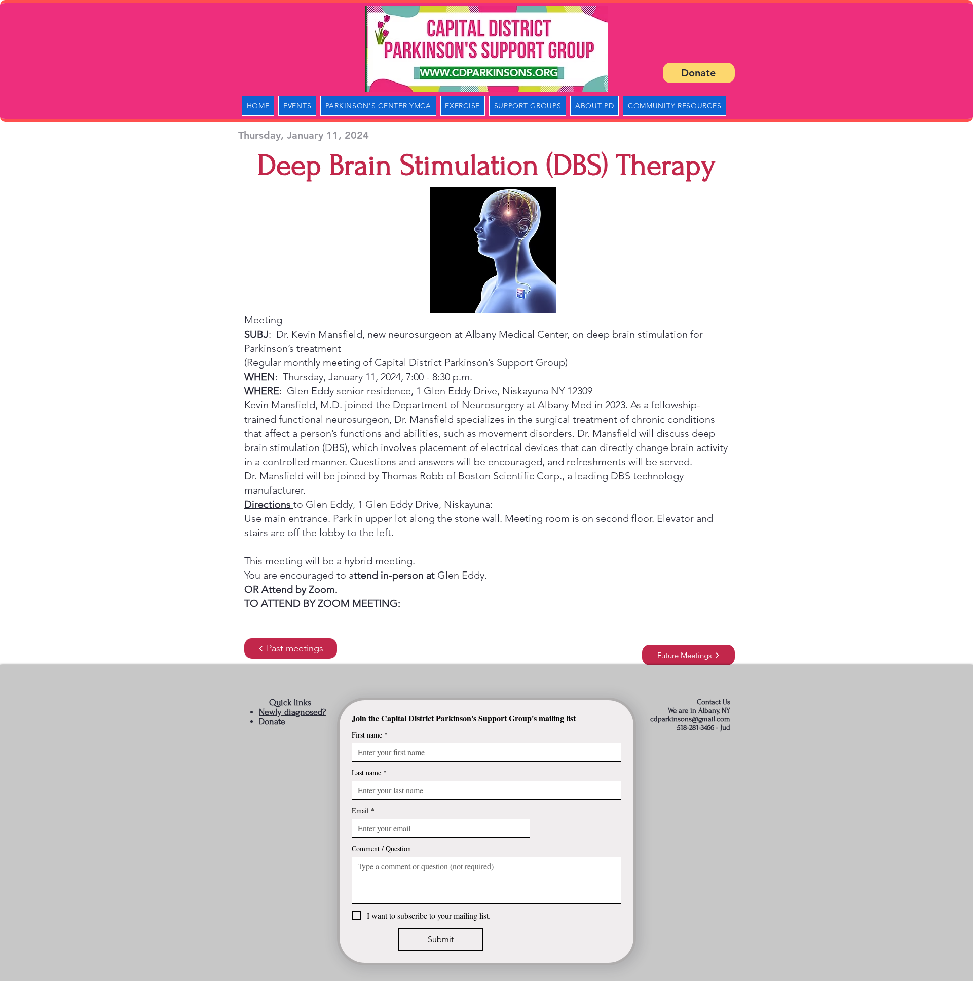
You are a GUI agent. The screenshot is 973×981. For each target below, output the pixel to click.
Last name (369, 772)
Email (363, 810)
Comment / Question (381, 848)
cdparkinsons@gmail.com (690, 719)
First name (370, 734)
